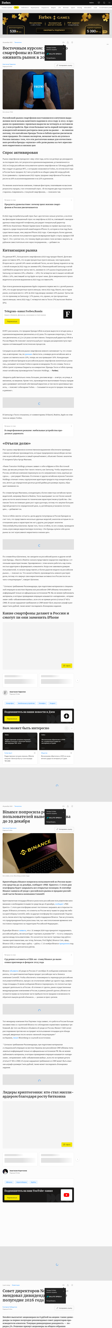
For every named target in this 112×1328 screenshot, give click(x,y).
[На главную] (6, 3)
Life (59, 7)
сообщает (59, 869)
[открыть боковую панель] (99, 2)
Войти (91, 3)
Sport (73, 7)
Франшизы (35, 7)
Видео (53, 7)
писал (15, 1002)
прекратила (64, 908)
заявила (22, 895)
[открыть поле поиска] (104, 2)
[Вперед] (77, 645)
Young (79, 7)
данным (28, 354)
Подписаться (12, 321)
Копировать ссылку (65, 65)
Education (87, 7)
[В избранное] (34, 718)
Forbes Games (10, 7)
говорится (24, 1307)
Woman (66, 7)
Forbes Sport (8, 718)
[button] (109, 2)
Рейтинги (25, 7)
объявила (14, 936)
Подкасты (45, 7)
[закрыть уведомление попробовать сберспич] (63, 48)
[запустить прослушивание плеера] (63, 42)
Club (95, 7)
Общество (44, 718)
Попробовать (51, 58)
